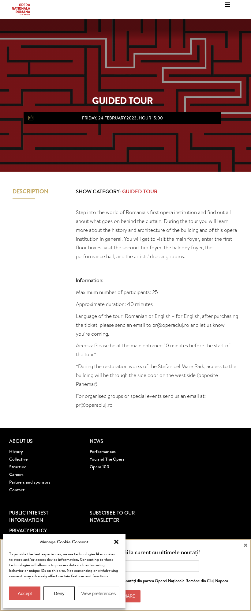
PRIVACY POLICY (28, 530)
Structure (17, 467)
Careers (16, 474)
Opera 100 (99, 467)
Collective (18, 459)
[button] (116, 542)
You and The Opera (107, 459)
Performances (103, 451)
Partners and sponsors (30, 482)
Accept (25, 593)
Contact (16, 490)
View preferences (98, 593)
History (16, 451)
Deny (59, 593)
